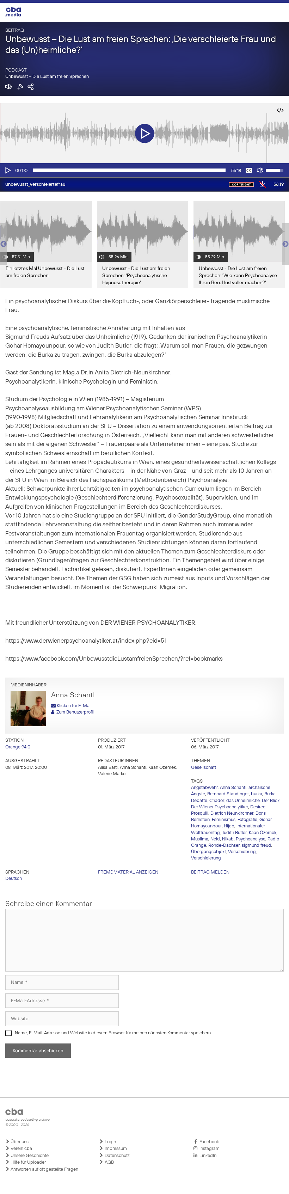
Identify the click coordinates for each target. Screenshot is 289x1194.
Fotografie (247, 820)
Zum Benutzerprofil (74, 712)
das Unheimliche (243, 800)
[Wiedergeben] (7, 170)
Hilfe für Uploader (28, 1162)
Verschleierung (206, 858)
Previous (3, 244)
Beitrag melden (210, 872)
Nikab (228, 839)
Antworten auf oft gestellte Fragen (44, 1169)
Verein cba (21, 1148)
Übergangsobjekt (208, 852)
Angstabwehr (204, 787)
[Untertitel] (248, 170)
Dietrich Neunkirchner (231, 813)
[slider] (129, 170)
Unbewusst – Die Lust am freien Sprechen (47, 76)
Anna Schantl (233, 787)
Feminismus (223, 820)
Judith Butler (234, 833)
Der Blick (270, 800)
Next (285, 244)
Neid (215, 839)
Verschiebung (242, 852)
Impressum (115, 1148)
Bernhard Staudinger (228, 794)
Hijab (229, 826)
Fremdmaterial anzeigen (128, 872)
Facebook (208, 1142)
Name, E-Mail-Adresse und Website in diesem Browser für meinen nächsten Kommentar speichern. (113, 1033)
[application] (144, 170)
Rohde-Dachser (224, 845)
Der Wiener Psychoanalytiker (219, 807)
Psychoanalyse (250, 839)
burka (256, 794)
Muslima (199, 839)
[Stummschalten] (260, 170)
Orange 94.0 (17, 747)
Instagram (208, 1148)
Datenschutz (117, 1155)
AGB (109, 1162)
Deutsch (13, 878)
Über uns (19, 1142)
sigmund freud (256, 845)
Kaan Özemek (262, 833)
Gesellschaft (203, 767)
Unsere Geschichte (29, 1155)
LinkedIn (206, 1155)
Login (110, 1142)
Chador (216, 800)
